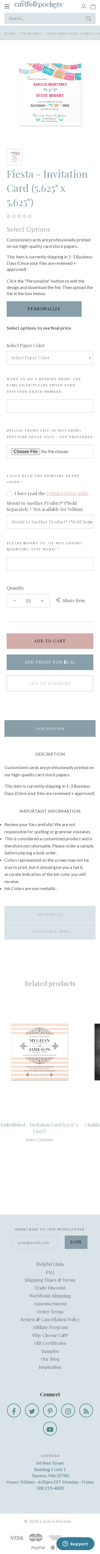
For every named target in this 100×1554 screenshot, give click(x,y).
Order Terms (50, 1312)
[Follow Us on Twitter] (32, 1410)
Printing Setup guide (67, 493)
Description (50, 728)
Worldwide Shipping (50, 1296)
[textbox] (50, 357)
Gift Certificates (50, 1343)
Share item (74, 600)
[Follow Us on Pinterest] (50, 1410)
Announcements (50, 1303)
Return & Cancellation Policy (50, 1319)
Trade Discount (50, 1288)
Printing (31, 33)
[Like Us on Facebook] (14, 1410)
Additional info (50, 931)
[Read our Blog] (86, 1410)
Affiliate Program (50, 1327)
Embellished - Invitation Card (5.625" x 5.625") (39, 1128)
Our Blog (50, 1359)
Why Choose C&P (50, 1335)
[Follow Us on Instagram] (68, 1410)
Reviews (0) (50, 914)
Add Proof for (50, 662)
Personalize (44, 309)
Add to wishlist (50, 683)
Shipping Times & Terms (50, 1280)
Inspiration (50, 1367)
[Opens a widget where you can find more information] (75, 1544)
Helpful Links (50, 1264)
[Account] (83, 6)
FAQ (50, 1272)
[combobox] (50, 357)
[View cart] (93, 6)
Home (10, 33)
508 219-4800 (50, 1488)
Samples (50, 1351)
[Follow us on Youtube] (50, 1429)
